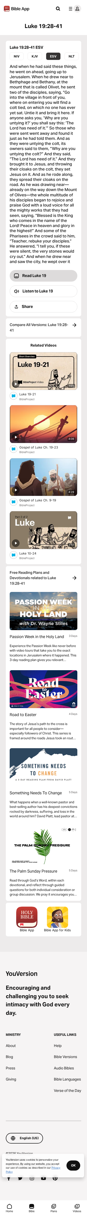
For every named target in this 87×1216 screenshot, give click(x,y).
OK (73, 1165)
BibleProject (27, 399)
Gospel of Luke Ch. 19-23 (42, 447)
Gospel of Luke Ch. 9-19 (42, 500)
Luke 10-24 (31, 553)
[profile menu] (74, 9)
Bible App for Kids (57, 930)
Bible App (27, 930)
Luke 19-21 (31, 394)
